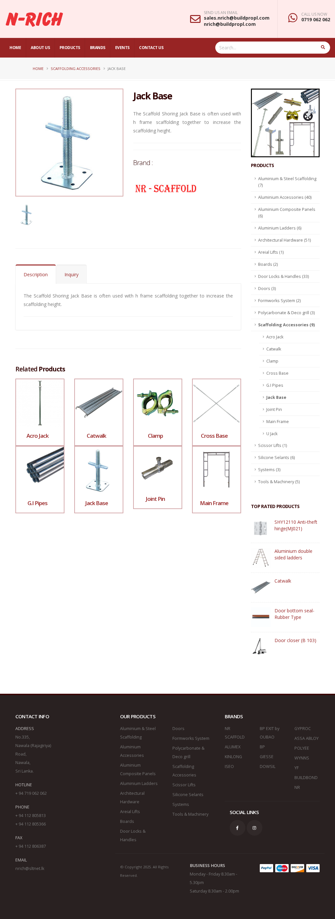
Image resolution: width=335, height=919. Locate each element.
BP (262, 747)
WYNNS (301, 758)
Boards (127, 821)
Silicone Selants (187, 794)
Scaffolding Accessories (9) (286, 325)
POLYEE (301, 748)
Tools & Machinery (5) (279, 482)
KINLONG (233, 756)
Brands (97, 47)
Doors (178, 728)
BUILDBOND (306, 777)
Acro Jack (274, 337)
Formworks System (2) (279, 300)
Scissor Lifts (184, 785)
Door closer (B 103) (295, 640)
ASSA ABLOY (306, 738)
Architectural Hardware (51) (284, 240)
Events (122, 47)
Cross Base (277, 373)
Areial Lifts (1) (271, 252)
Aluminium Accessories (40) (284, 197)
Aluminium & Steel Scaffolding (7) (287, 182)
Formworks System (190, 738)
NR (297, 787)
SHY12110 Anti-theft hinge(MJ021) (295, 525)
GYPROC (302, 728)
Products (70, 47)
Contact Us (151, 47)
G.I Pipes (274, 385)
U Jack (271, 433)
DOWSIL (267, 766)
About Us (40, 47)
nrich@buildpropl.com (230, 24)
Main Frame (277, 421)
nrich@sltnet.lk (29, 868)
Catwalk (273, 349)
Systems (180, 804)
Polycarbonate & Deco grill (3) (286, 312)
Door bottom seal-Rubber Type (294, 613)
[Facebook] (237, 828)
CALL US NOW (314, 14)
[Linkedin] (254, 828)
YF (296, 768)
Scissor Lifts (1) (272, 445)
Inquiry (71, 274)
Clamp (272, 361)
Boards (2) (268, 264)
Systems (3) (269, 469)
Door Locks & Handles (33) (283, 276)
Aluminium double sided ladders (293, 554)
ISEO (229, 766)
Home (15, 47)
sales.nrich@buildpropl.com (237, 18)
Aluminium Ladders (139, 783)
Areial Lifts (130, 811)
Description (36, 274)
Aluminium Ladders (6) (279, 228)
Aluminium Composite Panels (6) (286, 213)
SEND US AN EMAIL (221, 12)
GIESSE (266, 756)
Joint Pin (274, 409)
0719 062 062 (315, 19)
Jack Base (276, 397)
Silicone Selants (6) (276, 457)
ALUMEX (232, 747)
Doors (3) (267, 288)
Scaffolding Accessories (75, 68)
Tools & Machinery (190, 814)
